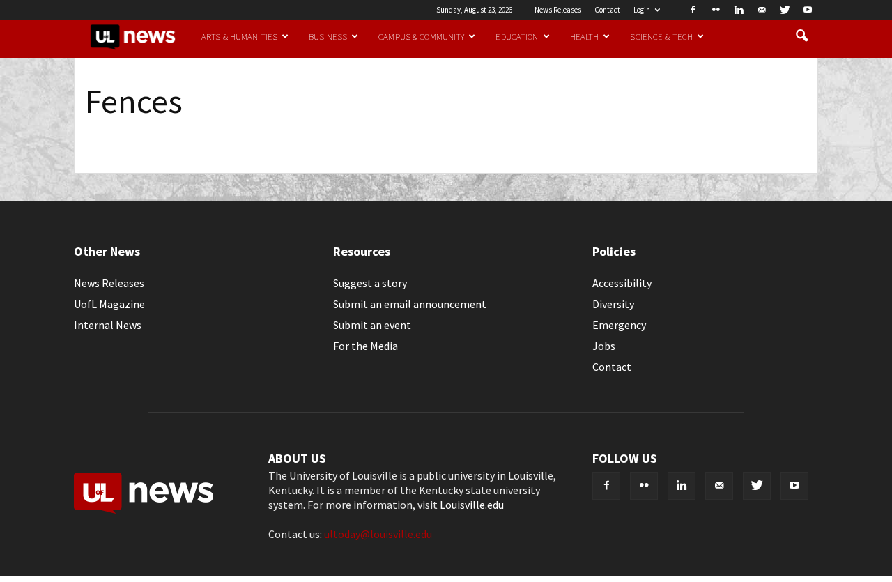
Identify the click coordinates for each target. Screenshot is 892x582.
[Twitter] (784, 10)
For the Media (365, 346)
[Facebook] (692, 10)
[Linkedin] (738, 10)
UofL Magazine (109, 304)
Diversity (613, 304)
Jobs (603, 346)
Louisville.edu (472, 505)
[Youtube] (807, 10)
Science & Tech (661, 36)
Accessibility (622, 283)
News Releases (558, 10)
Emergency (619, 325)
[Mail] (761, 10)
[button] (801, 36)
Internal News (107, 325)
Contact (607, 10)
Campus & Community (421, 36)
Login (641, 10)
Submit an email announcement (409, 304)
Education (516, 36)
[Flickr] (715, 10)
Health (584, 36)
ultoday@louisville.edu (378, 534)
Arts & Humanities (239, 36)
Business (328, 36)
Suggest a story (370, 283)
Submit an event (372, 325)
